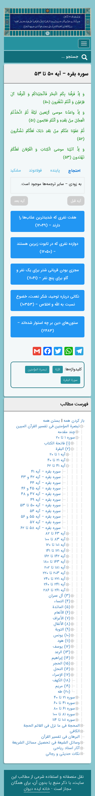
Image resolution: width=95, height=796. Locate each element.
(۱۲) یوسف (61, 646)
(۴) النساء (62, 601)
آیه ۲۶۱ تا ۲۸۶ (54, 590)
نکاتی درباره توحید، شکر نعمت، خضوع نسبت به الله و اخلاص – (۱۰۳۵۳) (47, 300)
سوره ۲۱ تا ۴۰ (64, 697)
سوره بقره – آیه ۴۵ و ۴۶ (41, 488)
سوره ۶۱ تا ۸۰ (64, 708)
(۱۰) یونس (61, 635)
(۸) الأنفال (62, 624)
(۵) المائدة (61, 607)
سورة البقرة (70, 379)
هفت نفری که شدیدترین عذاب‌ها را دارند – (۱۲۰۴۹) (47, 221)
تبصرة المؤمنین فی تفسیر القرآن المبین (48, 426)
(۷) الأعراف (61, 618)
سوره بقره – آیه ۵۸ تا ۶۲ (41, 528)
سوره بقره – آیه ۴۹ (45, 500)
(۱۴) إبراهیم (61, 658)
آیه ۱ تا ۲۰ (57, 454)
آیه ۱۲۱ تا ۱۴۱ (55, 550)
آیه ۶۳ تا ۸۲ (55, 533)
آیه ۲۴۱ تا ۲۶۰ (54, 584)
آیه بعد (19, 201)
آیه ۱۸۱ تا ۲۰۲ (54, 567)
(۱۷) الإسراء (61, 675)
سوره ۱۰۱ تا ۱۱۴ (64, 720)
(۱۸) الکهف (61, 680)
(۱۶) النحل (62, 669)
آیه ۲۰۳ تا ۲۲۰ (54, 573)
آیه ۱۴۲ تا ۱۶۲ (54, 556)
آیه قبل (76, 201)
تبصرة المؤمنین (37, 369)
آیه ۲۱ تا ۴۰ (56, 460)
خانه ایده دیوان (37, 788)
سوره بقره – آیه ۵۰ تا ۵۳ (40, 505)
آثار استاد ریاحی (66, 748)
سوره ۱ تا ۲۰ (65, 437)
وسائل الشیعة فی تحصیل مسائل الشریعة (46, 742)
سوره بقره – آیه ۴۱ (46, 471)
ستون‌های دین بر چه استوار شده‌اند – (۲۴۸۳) (47, 327)
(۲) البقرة (63, 449)
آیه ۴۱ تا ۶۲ (56, 466)
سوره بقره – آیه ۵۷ (45, 522)
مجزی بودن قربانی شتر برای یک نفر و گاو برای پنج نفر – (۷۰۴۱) (47, 274)
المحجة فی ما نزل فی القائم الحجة (51, 725)
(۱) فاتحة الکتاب (57, 443)
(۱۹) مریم (62, 686)
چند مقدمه (66, 432)
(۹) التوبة (62, 629)
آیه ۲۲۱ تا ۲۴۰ (54, 579)
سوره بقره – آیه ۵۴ (45, 511)
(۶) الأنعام (62, 612)
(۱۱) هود (63, 641)
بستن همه (51, 421)
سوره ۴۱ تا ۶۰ (64, 703)
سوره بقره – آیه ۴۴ (45, 483)
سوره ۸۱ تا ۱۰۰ (64, 714)
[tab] (74, 170)
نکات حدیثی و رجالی (63, 754)
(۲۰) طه (64, 691)
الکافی (75, 731)
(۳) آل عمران (59, 596)
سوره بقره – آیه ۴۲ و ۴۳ (41, 477)
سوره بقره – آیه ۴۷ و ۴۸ (41, 494)
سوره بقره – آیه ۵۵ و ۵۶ (41, 516)
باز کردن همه (74, 421)
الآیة (57, 369)
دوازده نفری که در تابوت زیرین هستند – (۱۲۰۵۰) (47, 248)
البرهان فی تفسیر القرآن (60, 737)
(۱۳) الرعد (62, 652)
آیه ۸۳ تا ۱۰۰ (55, 539)
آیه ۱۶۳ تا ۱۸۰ (54, 562)
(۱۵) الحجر (61, 663)
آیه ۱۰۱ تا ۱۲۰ (55, 545)
